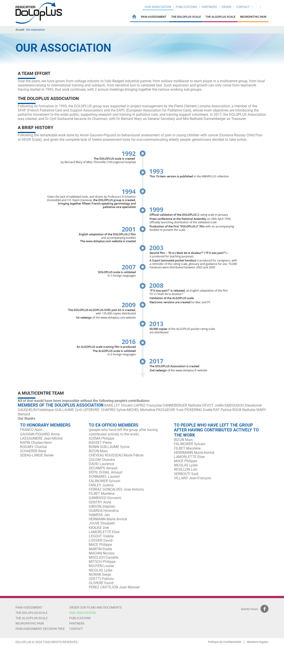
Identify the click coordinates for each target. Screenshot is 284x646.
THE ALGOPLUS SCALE (220, 16)
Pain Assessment (153, 16)
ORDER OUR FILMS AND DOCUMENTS (95, 607)
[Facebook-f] (264, 609)
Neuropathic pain (253, 16)
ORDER (226, 7)
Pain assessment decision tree (40, 628)
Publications (186, 7)
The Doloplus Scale (186, 16)
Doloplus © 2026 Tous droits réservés (46, 642)
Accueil (20, 29)
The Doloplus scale (32, 613)
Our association (158, 7)
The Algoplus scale (32, 618)
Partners (209, 7)
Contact (243, 7)
